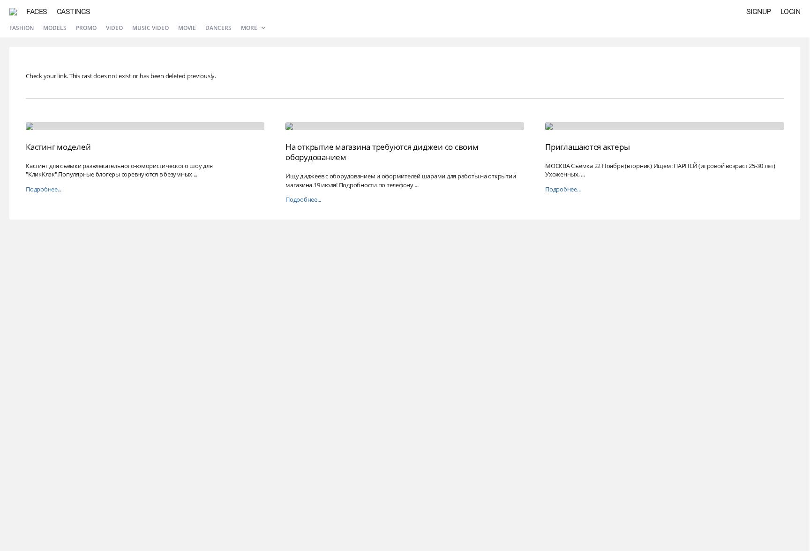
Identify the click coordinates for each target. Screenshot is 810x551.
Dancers (218, 28)
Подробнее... (43, 189)
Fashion (21, 28)
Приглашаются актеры (587, 146)
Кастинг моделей (58, 146)
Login (790, 11)
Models (55, 28)
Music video (150, 28)
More (250, 28)
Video (114, 28)
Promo (86, 28)
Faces (36, 11)
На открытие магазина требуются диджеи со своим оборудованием (382, 151)
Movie (187, 28)
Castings (73, 11)
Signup (758, 11)
